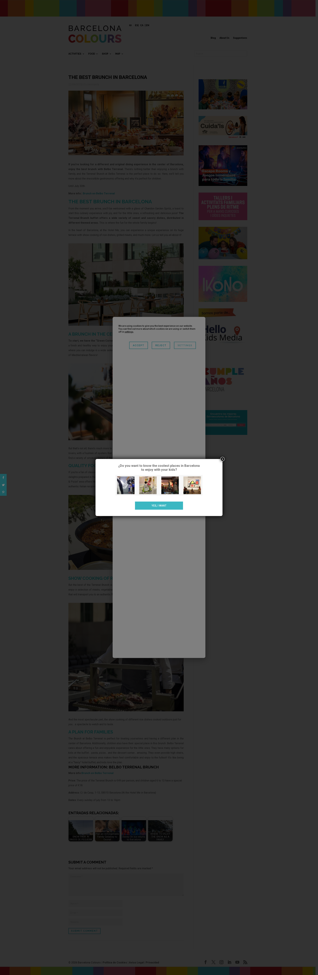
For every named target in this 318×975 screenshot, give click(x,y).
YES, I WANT (159, 505)
